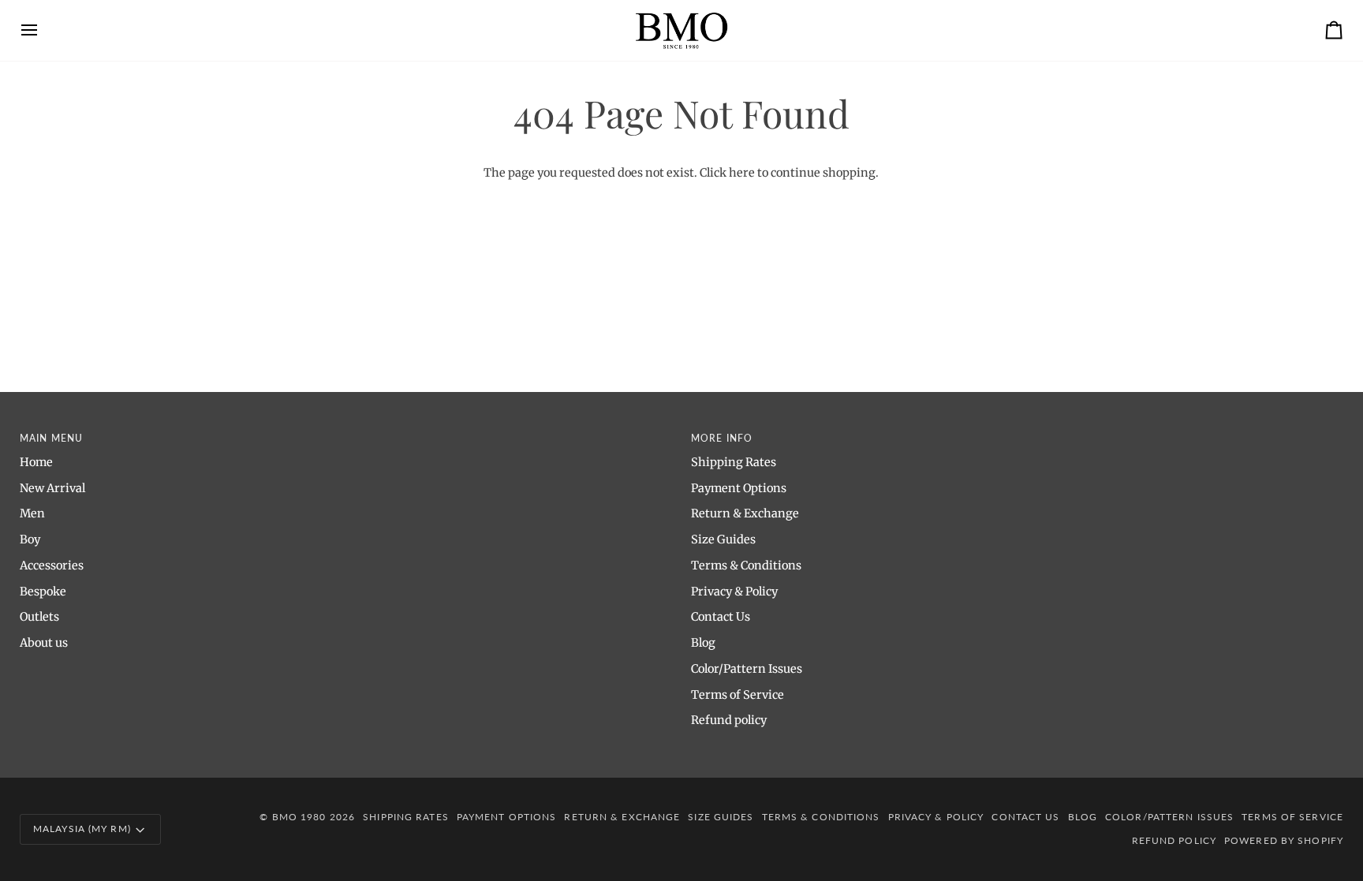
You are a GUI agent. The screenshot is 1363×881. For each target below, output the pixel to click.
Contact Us (720, 617)
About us (44, 643)
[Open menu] (43, 30)
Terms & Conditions (746, 565)
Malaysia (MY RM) (82, 828)
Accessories (52, 565)
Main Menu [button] (51, 438)
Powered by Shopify (1283, 840)
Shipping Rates (733, 462)
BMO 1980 (299, 817)
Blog (703, 643)
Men (32, 513)
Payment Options (738, 488)
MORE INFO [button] (721, 438)
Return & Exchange (745, 513)
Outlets (39, 617)
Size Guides (723, 539)
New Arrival (52, 488)
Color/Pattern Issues (746, 669)
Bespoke (43, 591)
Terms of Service (737, 695)
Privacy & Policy (734, 591)
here (742, 173)
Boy (30, 539)
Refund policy (729, 720)
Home (36, 462)
